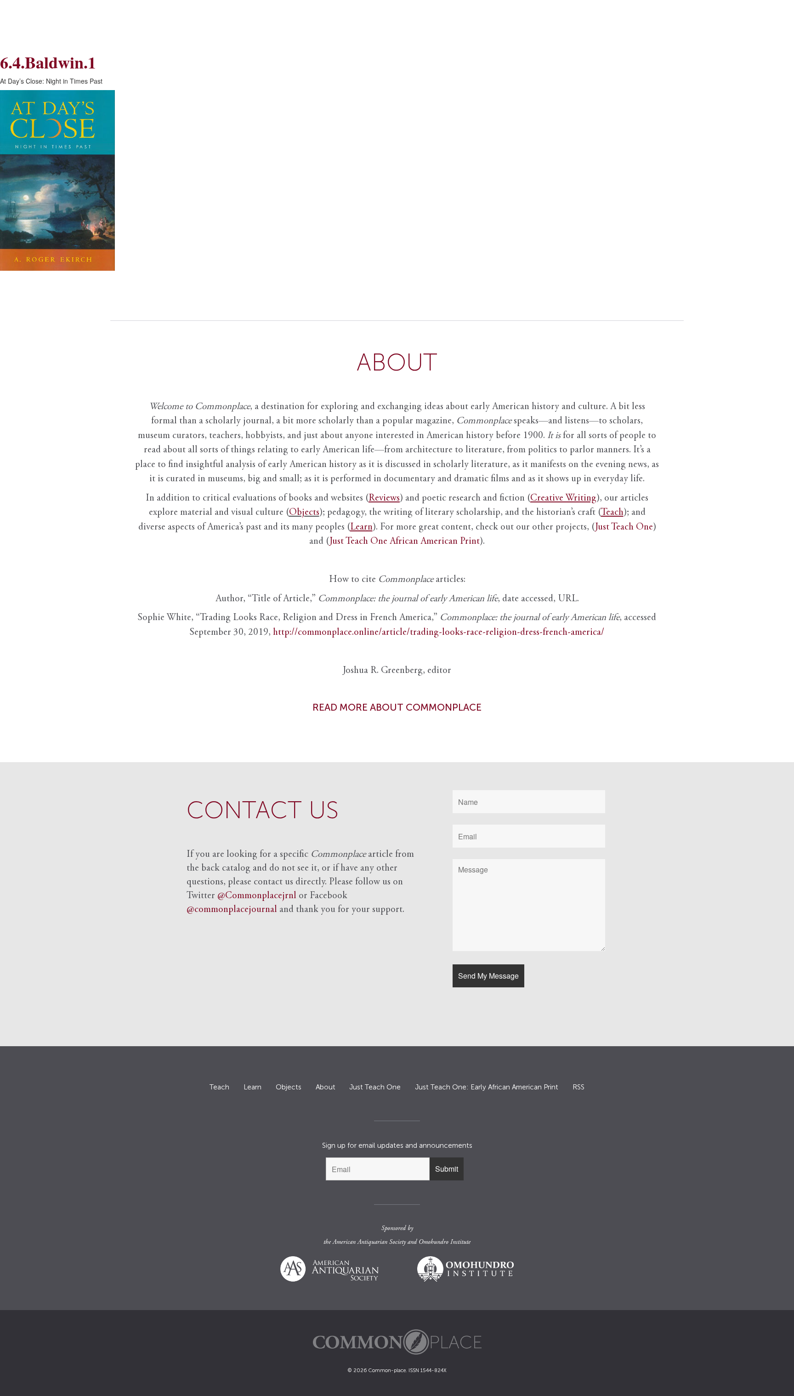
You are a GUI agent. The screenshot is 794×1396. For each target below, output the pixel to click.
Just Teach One (624, 527)
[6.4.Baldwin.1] (397, 180)
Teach (219, 1087)
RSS (578, 1087)
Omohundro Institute (445, 1242)
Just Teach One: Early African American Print (486, 1087)
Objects (304, 513)
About (325, 1087)
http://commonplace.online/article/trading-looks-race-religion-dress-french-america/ (438, 633)
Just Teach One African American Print (404, 542)
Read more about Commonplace (397, 707)
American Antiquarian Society (369, 1242)
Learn (252, 1087)
